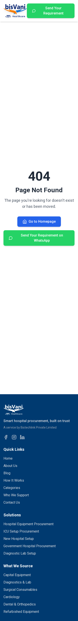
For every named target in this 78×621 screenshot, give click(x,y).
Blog (6, 473)
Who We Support (16, 495)
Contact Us (11, 502)
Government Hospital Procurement (29, 546)
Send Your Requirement (53, 10)
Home (8, 458)
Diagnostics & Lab (17, 582)
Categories (11, 488)
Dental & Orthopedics (19, 604)
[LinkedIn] (22, 437)
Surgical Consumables (20, 590)
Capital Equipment (17, 575)
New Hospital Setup (18, 539)
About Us (10, 466)
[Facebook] (5, 437)
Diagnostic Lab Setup (19, 553)
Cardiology (11, 597)
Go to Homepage (42, 221)
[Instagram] (14, 437)
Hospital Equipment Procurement (28, 524)
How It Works (13, 480)
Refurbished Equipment (21, 612)
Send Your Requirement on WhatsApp (42, 238)
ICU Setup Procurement (21, 531)
